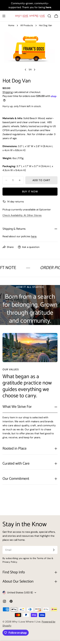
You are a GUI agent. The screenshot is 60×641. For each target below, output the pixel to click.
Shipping (7, 92)
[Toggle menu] (3, 16)
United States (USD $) (20, 592)
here (33, 236)
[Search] (49, 16)
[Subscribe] (53, 549)
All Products (26, 25)
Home (11, 25)
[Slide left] (25, 69)
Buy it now (30, 191)
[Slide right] (34, 69)
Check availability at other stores (22, 215)
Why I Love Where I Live (26, 621)
